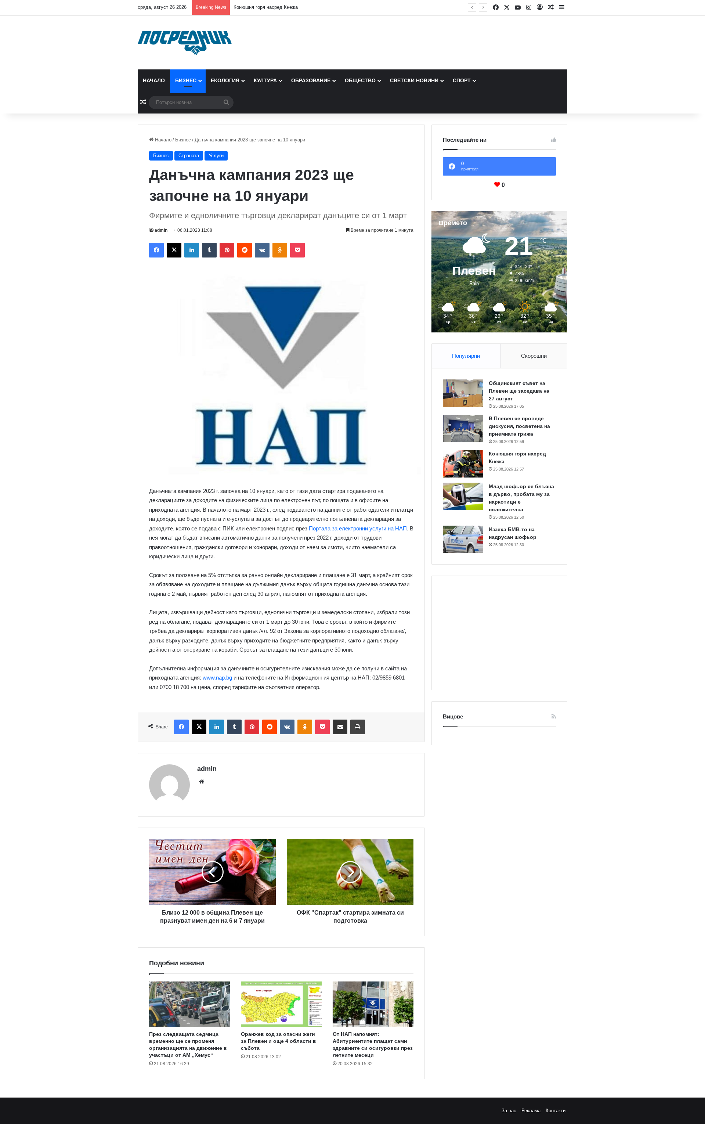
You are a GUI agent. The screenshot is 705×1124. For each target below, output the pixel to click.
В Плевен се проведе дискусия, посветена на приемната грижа (519, 426)
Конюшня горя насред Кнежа (266, 7)
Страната (188, 155)
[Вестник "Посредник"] (185, 42)
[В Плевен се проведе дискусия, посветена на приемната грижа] (463, 428)
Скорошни (534, 356)
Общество (360, 80)
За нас (509, 1110)
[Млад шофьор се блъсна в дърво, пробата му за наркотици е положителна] (463, 496)
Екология (225, 80)
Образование (310, 80)
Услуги (216, 155)
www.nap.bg (217, 677)
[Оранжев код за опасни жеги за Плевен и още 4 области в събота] (281, 1004)
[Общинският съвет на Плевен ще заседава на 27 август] (463, 393)
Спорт (462, 80)
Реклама (530, 1110)
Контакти (555, 1110)
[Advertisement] (499, 633)
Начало (154, 80)
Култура (265, 80)
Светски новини (414, 80)
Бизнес (185, 80)
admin (161, 230)
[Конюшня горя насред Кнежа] (463, 464)
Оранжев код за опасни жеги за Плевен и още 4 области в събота (278, 1041)
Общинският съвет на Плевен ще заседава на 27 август (519, 390)
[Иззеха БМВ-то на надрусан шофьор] (463, 539)
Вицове (453, 716)
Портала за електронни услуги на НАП (358, 528)
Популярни (466, 356)
